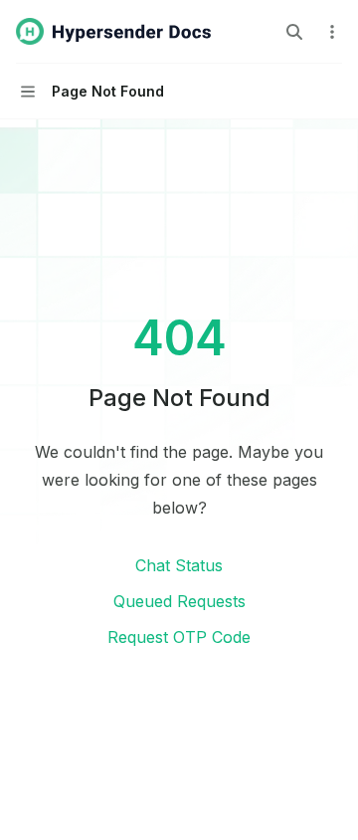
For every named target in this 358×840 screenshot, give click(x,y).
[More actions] (332, 32)
